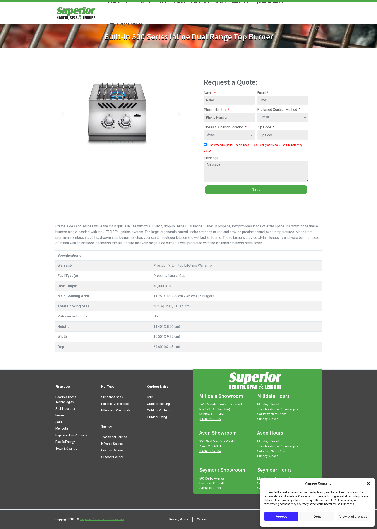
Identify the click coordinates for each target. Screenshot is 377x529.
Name (209, 93)
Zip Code (264, 127)
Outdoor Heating (158, 404)
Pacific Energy (65, 442)
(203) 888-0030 (210, 488)
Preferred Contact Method (277, 110)
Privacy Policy (178, 519)
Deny (317, 517)
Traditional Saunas (114, 437)
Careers (202, 519)
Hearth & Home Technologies (65, 399)
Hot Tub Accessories (115, 404)
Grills (150, 397)
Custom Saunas (112, 450)
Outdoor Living (157, 417)
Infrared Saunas (112, 443)
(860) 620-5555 (210, 419)
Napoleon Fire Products (71, 435)
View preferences (353, 517)
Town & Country (66, 448)
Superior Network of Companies (102, 519)
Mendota (61, 428)
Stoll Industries (65, 408)
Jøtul (58, 422)
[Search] (318, 28)
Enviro (59, 415)
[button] (368, 483)
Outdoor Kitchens (159, 410)
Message (211, 158)
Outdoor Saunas (112, 457)
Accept (281, 517)
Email (261, 93)
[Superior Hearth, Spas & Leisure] (76, 13)
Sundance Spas (112, 397)
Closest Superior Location (224, 127)
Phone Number (215, 110)
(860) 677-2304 (210, 451)
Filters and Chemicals (115, 410)
